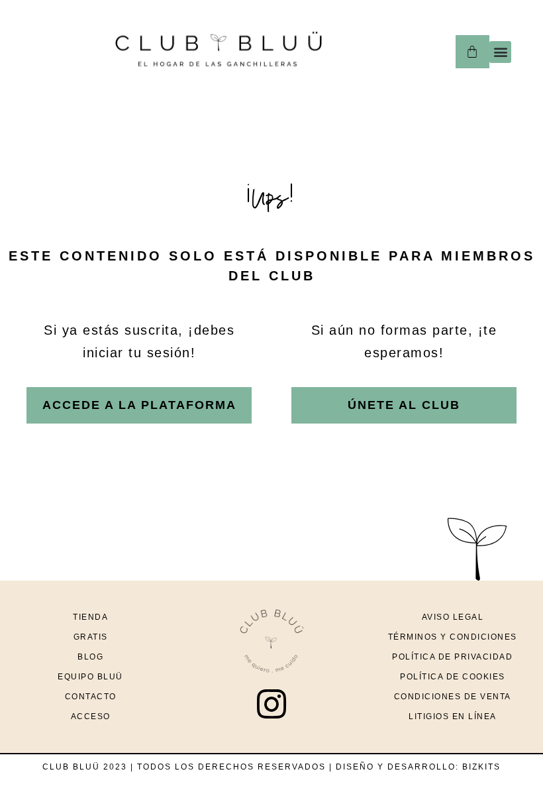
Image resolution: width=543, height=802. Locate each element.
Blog (90, 656)
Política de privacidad (452, 656)
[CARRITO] (472, 51)
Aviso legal (453, 617)
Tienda (90, 617)
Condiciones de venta (452, 696)
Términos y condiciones (452, 637)
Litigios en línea (453, 716)
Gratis (91, 637)
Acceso (91, 716)
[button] (500, 52)
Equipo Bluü (90, 676)
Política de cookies (452, 676)
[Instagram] (271, 703)
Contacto (91, 696)
